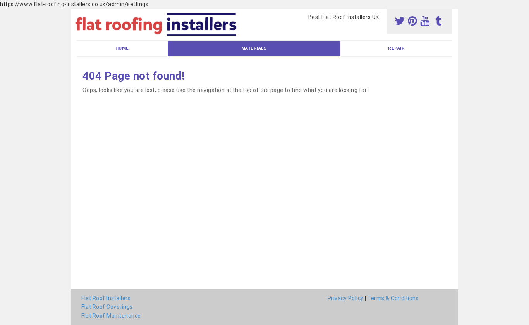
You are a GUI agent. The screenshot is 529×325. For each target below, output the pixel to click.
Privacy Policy (346, 298)
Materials (254, 48)
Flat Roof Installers (106, 298)
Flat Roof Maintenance (111, 316)
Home (122, 48)
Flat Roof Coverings (107, 307)
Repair (396, 48)
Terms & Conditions (393, 298)
